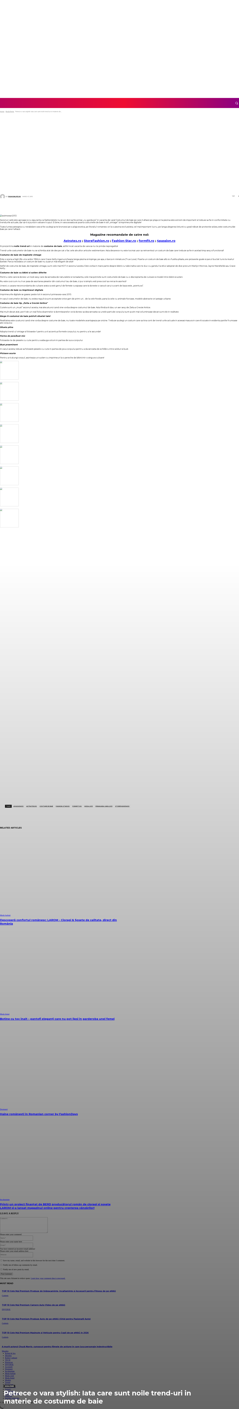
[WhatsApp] (106, 205)
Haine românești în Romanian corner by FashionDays (39, 1114)
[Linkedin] (114, 205)
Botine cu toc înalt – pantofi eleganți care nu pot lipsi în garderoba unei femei (57, 1019)
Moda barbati (5, 915)
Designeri (4, 1109)
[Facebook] (84, 205)
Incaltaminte (5, 1200)
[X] (91, 205)
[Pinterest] (99, 205)
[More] (153, 205)
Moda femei (9, 1386)
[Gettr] (144, 205)
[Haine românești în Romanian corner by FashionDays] (60, 1068)
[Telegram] (136, 205)
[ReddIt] (121, 205)
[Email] (129, 205)
